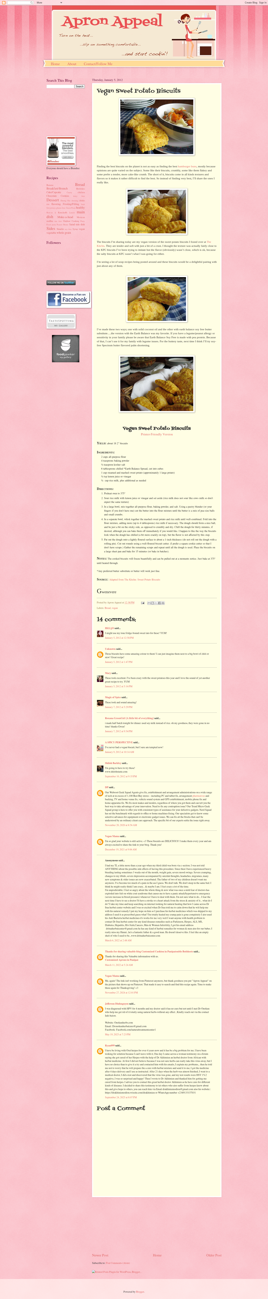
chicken (81, 192)
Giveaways (51, 207)
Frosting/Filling (71, 204)
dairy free (79, 196)
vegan (115, 608)
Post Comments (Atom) (118, 1263)
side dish (80, 224)
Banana (49, 184)
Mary (108, 673)
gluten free (60, 207)
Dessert (52, 199)
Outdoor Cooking (71, 221)
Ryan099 (110, 1045)
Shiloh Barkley (113, 763)
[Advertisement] (156, 1225)
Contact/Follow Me (98, 63)
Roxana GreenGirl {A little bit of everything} (129, 718)
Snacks (60, 229)
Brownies (80, 188)
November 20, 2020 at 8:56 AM (121, 825)
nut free (58, 221)
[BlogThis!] (152, 603)
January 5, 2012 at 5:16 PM (118, 686)
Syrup (75, 229)
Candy (69, 192)
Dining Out (66, 200)
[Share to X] (156, 603)
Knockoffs (62, 212)
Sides (50, 228)
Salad (72, 224)
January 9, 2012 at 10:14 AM (119, 752)
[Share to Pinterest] (163, 603)
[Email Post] (142, 602)
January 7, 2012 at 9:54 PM (118, 731)
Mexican (81, 217)
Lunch (72, 212)
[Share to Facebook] (159, 603)
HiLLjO (109, 628)
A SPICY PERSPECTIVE (119, 742)
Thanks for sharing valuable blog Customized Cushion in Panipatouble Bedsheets (149, 951)
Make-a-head (65, 217)
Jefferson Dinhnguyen (117, 1003)
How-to (49, 212)
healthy (80, 207)
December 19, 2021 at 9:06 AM (121, 849)
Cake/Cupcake (53, 192)
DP (106, 787)
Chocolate (51, 195)
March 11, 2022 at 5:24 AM (119, 965)
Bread (108, 608)
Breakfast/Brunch (57, 188)
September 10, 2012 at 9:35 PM (121, 776)
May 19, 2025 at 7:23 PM (117, 1034)
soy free (68, 229)
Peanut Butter (62, 224)
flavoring (56, 204)
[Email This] (149, 603)
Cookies (65, 195)
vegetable (51, 232)
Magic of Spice (113, 697)
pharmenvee (199, 795)
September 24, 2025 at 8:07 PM (121, 1097)
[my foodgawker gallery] (65, 361)
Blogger (140, 1291)
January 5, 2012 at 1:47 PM (118, 662)
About (71, 63)
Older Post (214, 1255)
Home (55, 63)
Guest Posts (70, 207)
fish (47, 204)
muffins (49, 221)
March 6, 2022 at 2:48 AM (118, 940)
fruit (83, 204)
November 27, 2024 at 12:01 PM (121, 992)
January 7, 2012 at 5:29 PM (118, 707)
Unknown (110, 649)
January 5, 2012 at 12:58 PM (119, 637)
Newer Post (100, 1255)
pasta (54, 224)
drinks (82, 200)
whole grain (64, 233)
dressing (74, 200)
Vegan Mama (112, 836)
